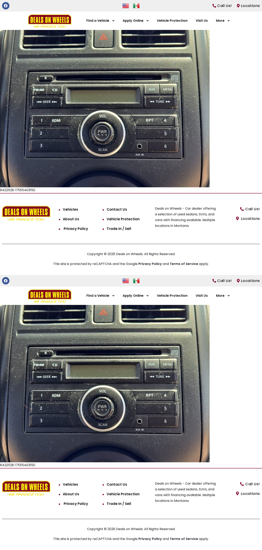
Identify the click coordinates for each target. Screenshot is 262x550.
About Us (71, 219)
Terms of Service (184, 263)
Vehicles (70, 209)
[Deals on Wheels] (49, 20)
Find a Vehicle (97, 20)
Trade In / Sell (119, 228)
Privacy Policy (75, 228)
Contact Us (117, 209)
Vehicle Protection (172, 20)
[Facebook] (5, 5)
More (220, 20)
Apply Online (133, 20)
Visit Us (202, 20)
